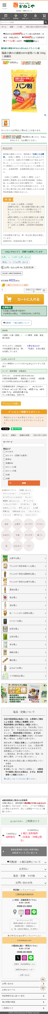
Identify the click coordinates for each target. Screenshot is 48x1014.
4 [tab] (19, 705)
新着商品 (16, 18)
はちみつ (17, 546)
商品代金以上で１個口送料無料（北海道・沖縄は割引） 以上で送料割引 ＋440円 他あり (24, 37)
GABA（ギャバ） (26, 490)
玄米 (34, 504)
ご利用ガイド (7, 1008)
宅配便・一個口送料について (17, 323)
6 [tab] (23, 705)
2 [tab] (15, 705)
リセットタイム (33, 511)
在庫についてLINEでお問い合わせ (16, 257)
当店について (6, 18)
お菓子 (17, 524)
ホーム (3, 27)
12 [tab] (34, 705)
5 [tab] (21, 705)
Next (43, 695)
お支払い (24, 868)
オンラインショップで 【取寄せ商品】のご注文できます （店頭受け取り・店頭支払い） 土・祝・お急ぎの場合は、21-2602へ (24, 924)
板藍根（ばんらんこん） (12, 501)
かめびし (6, 535)
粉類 (11, 27)
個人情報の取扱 (8, 1002)
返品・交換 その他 (24, 875)
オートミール (28, 501)
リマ (29, 546)
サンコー (28, 497)
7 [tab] (25, 705)
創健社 (13, 435)
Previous (4, 695)
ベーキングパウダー (10, 504)
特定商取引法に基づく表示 (13, 996)
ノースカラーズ (24, 494)
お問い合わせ (7, 984)
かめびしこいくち (9, 508)
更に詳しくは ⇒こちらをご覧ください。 (21, 779)
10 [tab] (30, 705)
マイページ (35, 18)
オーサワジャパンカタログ (12, 497)
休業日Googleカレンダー (25, 970)
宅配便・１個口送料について (25, 862)
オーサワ (29, 524)
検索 (46, 22)
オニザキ (29, 535)
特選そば (6, 511)
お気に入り (25, 18)
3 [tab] (17, 705)
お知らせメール (8, 990)
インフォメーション (24, 936)
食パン (40, 535)
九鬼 (17, 535)
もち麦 (35, 508)
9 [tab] (28, 705)
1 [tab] (14, 705)
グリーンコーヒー (9, 494)
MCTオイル (18, 515)
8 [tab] (27, 705)
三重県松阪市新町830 (24, 894)
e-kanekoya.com (24, 940)
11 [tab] (32, 705)
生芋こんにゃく (24, 508)
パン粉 (19, 27)
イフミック (7, 515)
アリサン (40, 524)
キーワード (8, 442)
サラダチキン (25, 504)
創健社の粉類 (24, 435)
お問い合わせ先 (24, 882)
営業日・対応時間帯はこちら (24, 964)
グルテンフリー (31, 515)
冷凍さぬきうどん (18, 511)
